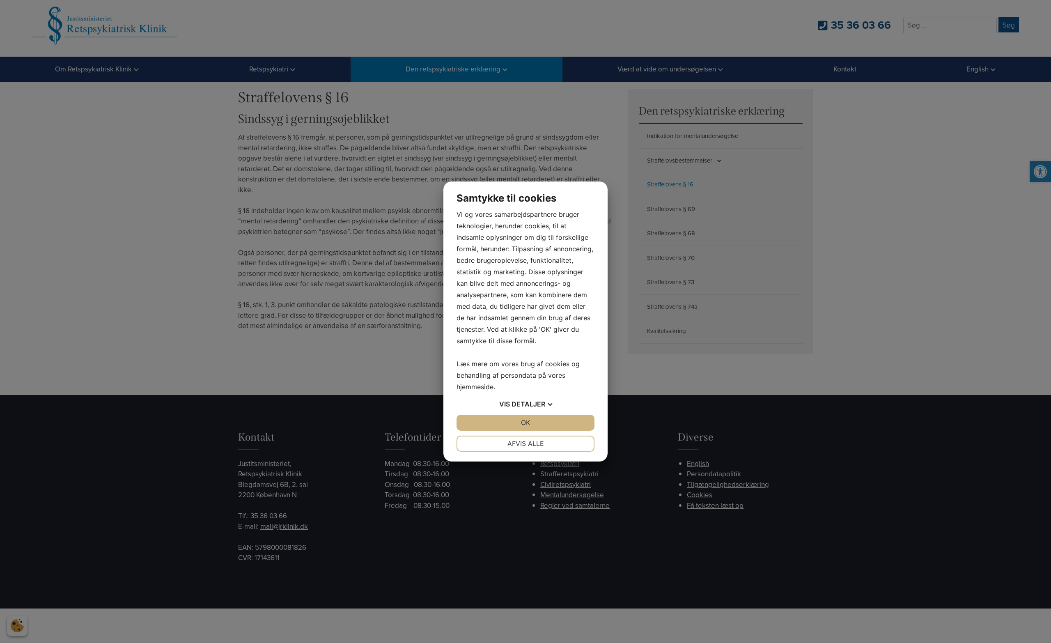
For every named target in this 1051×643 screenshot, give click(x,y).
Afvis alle (525, 443)
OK (525, 422)
